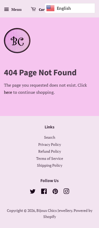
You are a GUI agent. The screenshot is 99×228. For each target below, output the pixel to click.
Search (49, 137)
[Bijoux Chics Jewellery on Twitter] (33, 192)
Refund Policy (49, 151)
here (8, 92)
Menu (16, 9)
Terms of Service (49, 158)
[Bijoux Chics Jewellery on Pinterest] (55, 192)
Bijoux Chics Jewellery (54, 210)
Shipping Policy (49, 165)
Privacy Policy (49, 144)
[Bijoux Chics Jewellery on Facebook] (44, 192)
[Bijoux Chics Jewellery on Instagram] (66, 192)
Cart (42, 9)
